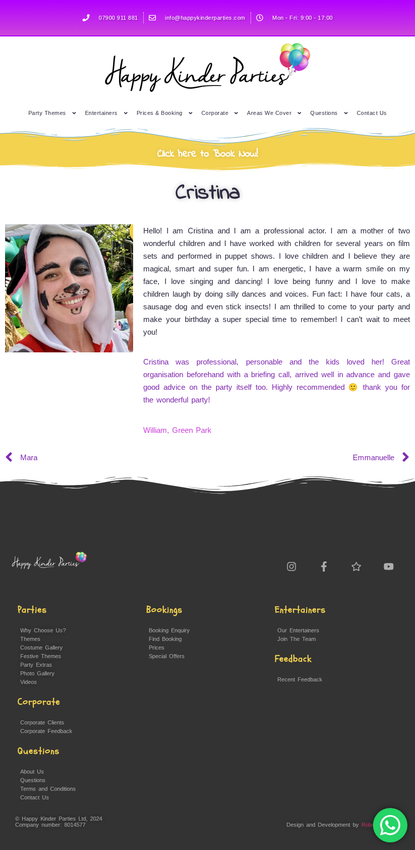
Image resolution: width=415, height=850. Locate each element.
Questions (324, 113)
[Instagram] (291, 566)
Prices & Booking (160, 113)
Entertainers (101, 113)
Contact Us (372, 113)
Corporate (215, 113)
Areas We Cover (269, 113)
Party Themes (47, 113)
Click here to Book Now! (207, 154)
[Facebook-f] (324, 566)
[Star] (356, 566)
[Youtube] (389, 566)
